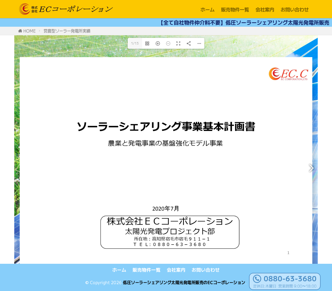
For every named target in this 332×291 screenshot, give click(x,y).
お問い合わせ (295, 9)
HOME (29, 30)
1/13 (135, 43)
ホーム (207, 9)
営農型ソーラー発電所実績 (67, 30)
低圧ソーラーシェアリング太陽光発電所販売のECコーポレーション (184, 282)
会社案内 (264, 9)
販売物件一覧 (235, 9)
